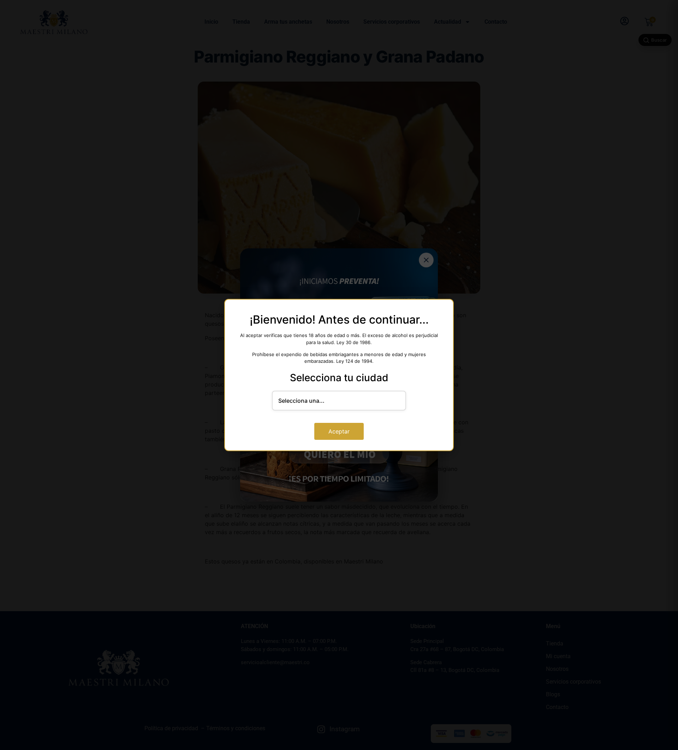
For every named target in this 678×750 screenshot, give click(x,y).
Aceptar (339, 431)
